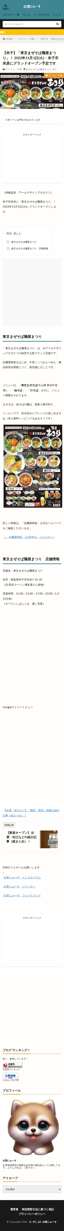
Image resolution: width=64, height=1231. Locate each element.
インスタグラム (41, 14)
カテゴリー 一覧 (11, 14)
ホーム (26, 14)
